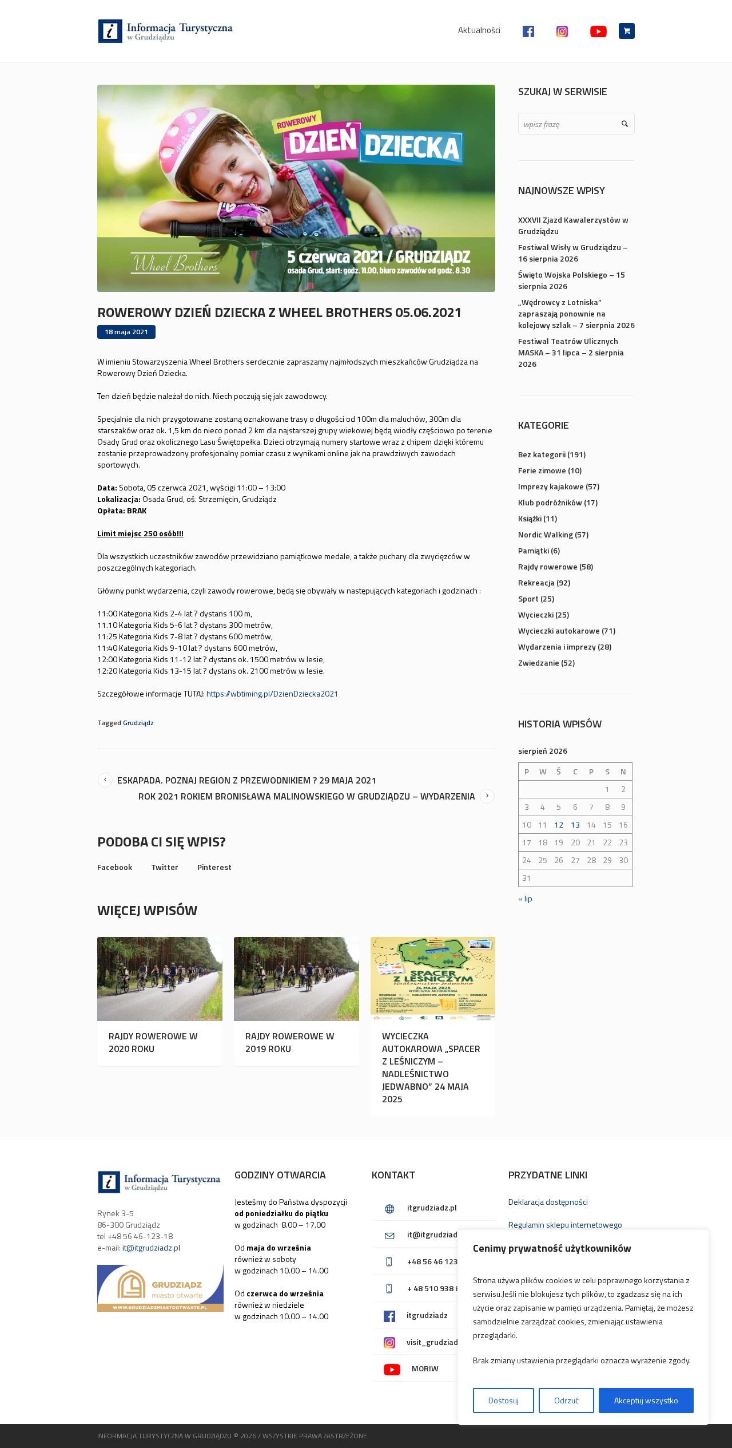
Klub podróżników (550, 502)
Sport (528, 598)
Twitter (164, 867)
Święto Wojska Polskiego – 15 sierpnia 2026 (571, 280)
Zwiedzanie (538, 662)
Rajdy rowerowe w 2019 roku (290, 1042)
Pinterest (214, 867)
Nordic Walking (545, 534)
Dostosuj (503, 1400)
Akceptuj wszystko (646, 1400)
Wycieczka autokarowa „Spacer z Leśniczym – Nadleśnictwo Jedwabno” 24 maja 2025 (431, 1067)
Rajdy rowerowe (548, 566)
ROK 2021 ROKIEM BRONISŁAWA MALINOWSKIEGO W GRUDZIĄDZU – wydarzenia (306, 796)
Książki (530, 518)
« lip (525, 898)
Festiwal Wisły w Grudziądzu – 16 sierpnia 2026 (573, 252)
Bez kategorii (542, 454)
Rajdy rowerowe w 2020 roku (153, 1042)
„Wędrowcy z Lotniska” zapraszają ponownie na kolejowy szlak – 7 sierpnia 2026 (576, 313)
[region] (583, 1327)
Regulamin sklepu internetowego (565, 1224)
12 (558, 824)
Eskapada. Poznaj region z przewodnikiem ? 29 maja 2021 (246, 780)
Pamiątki (533, 550)
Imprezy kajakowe (551, 486)
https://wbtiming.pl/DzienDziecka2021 (272, 693)
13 (575, 824)
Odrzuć (566, 1400)
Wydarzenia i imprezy (557, 646)
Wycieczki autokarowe (559, 630)
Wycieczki (536, 614)
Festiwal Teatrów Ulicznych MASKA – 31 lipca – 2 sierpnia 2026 (571, 352)
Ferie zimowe (542, 470)
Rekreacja (536, 582)
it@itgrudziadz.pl (151, 1247)
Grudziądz (138, 722)
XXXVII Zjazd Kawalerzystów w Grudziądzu (573, 225)
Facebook (114, 867)
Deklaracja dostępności (548, 1202)
